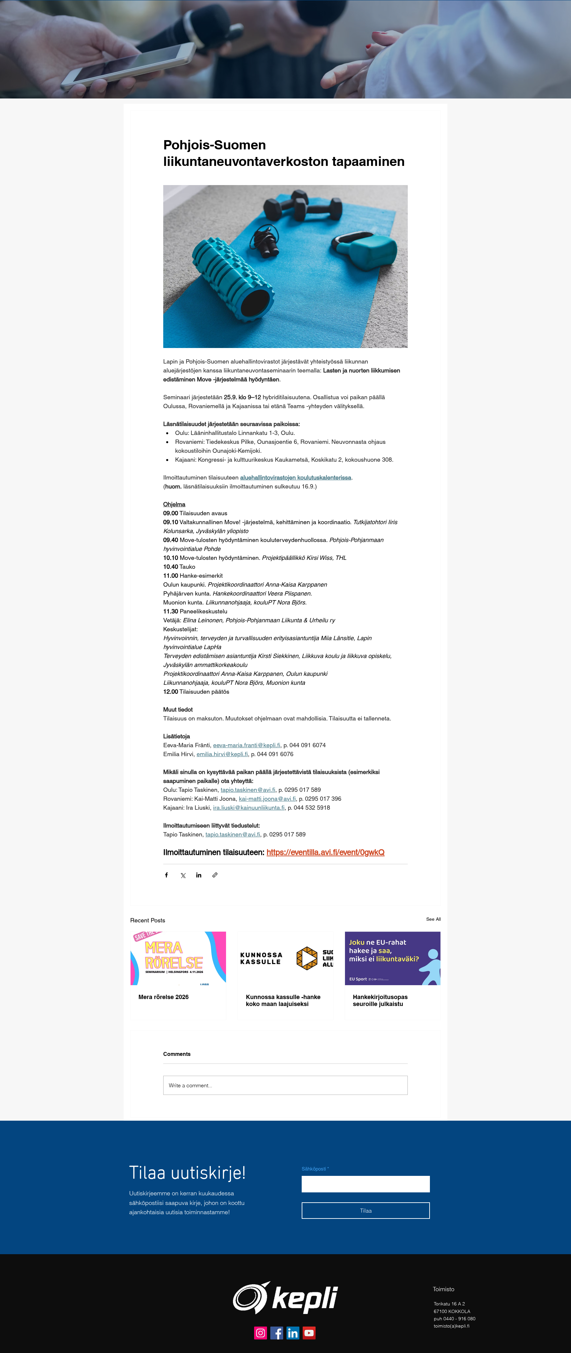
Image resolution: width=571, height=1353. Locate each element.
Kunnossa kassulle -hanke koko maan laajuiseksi (283, 1000)
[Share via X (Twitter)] (182, 875)
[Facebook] (276, 1333)
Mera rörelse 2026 (163, 996)
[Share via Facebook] (166, 875)
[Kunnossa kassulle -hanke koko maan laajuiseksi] (285, 958)
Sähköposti (314, 1168)
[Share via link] (215, 875)
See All (433, 919)
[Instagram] (260, 1333)
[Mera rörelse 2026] (178, 958)
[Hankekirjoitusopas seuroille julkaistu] (392, 958)
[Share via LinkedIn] (199, 875)
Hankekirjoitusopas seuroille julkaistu (380, 1000)
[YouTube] (309, 1333)
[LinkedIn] (292, 1333)
